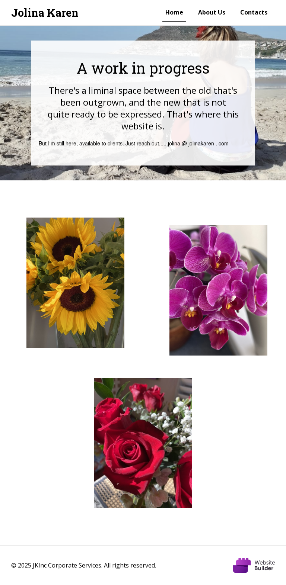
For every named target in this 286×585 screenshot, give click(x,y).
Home (174, 12)
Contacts (253, 12)
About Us (211, 12)
